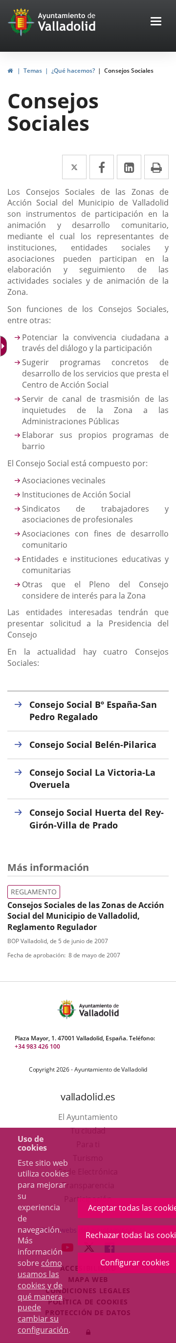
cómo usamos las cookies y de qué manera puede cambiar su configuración (43, 1296)
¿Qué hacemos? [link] (73, 70)
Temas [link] (32, 70)
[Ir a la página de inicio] (22, 22)
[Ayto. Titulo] (98, 1009)
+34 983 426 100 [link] (37, 1046)
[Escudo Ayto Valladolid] (67, 1009)
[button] (156, 22)
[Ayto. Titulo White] (67, 22)
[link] (10, 70)
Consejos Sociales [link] (129, 70)
